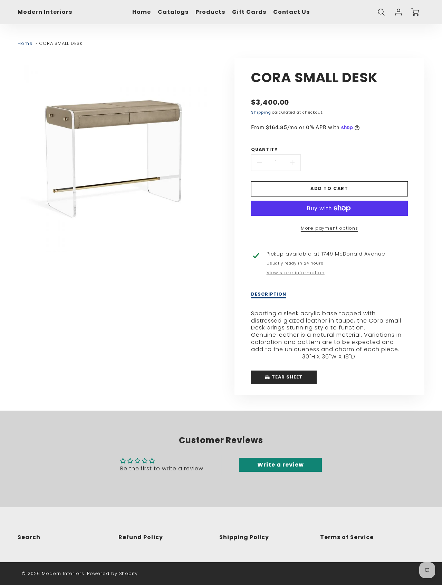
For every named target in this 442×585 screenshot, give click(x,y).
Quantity (264, 149)
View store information (296, 273)
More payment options (329, 228)
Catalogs (173, 12)
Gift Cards (249, 12)
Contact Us (291, 12)
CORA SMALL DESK (61, 43)
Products (210, 12)
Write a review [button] (280, 465)
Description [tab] (269, 294)
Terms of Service (347, 537)
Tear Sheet (286, 377)
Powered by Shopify (112, 573)
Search (29, 537)
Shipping (261, 112)
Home (141, 12)
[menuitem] (141, 12)
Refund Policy (140, 537)
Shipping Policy (244, 537)
